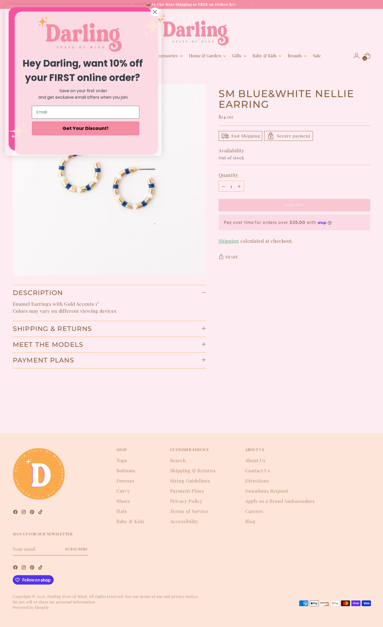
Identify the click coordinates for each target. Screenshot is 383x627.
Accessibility (184, 521)
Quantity (228, 175)
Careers (254, 511)
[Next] (251, 4)
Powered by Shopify (31, 607)
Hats (121, 511)
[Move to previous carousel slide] (354, 415)
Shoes (123, 501)
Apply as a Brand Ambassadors (280, 501)
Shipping (229, 241)
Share (231, 256)
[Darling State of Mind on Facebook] (16, 512)
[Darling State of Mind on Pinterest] (32, 512)
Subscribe (76, 549)
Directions (257, 481)
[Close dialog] (154, 11)
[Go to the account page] (356, 56)
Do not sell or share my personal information (54, 601)
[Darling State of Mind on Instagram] (24, 512)
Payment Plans (187, 491)
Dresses (125, 481)
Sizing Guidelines (190, 481)
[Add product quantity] (239, 186)
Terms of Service (189, 511)
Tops (121, 460)
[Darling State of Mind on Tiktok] (41, 512)
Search (178, 460)
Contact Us (257, 470)
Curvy (123, 491)
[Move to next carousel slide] (366, 415)
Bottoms (125, 470)
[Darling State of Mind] (191, 29)
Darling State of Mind (67, 596)
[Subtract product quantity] (223, 186)
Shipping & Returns (193, 470)
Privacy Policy (186, 501)
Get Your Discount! (86, 128)
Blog (250, 521)
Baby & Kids (130, 521)
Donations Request (266, 491)
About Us (255, 460)
